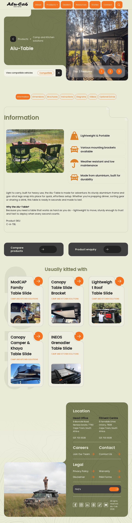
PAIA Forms (105, 477)
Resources (81, 4)
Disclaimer (79, 477)
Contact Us (105, 454)
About (38, 4)
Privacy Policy (80, 471)
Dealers (67, 4)
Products (51, 4)
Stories (95, 4)
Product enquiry (85, 249)
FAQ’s (78, 489)
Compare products (17, 249)
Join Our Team (81, 454)
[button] (118, 4)
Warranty (104, 471)
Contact (108, 4)
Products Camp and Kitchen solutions (36, 39)
